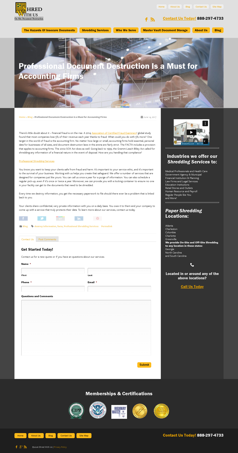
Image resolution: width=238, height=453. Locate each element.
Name (26, 264)
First (23, 275)
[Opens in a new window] (146, 19)
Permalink (106, 226)
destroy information (45, 226)
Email (92, 282)
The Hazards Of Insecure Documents (49, 30)
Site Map (217, 6)
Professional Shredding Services (36, 161)
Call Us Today (192, 286)
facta (60, 226)
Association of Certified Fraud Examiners (114, 133)
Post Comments (47, 239)
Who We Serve (126, 30)
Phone (26, 282)
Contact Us (201, 6)
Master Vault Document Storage (165, 30)
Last (90, 275)
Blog (188, 6)
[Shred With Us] (28, 19)
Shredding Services (95, 30)
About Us (175, 6)
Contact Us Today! (179, 18)
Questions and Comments (37, 296)
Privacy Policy (60, 446)
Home (161, 6)
